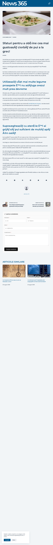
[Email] (46, 180)
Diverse (14, 37)
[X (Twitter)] (15, 180)
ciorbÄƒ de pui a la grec (34, 103)
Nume (28, 217)
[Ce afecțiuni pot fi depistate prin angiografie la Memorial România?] (39, 271)
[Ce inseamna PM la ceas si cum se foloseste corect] (14, 271)
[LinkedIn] (31, 180)
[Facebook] (7, 180)
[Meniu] (49, 3)
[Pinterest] (22, 180)
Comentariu (7, 232)
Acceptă (7, 540)
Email (6, 225)
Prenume (6, 217)
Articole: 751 (26, 194)
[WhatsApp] (38, 180)
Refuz (14, 540)
